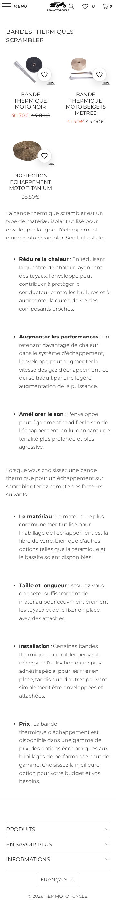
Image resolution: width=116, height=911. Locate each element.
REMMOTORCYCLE (65, 896)
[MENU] (3, 6)
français (54, 880)
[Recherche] (71, 6)
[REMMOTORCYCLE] (58, 6)
